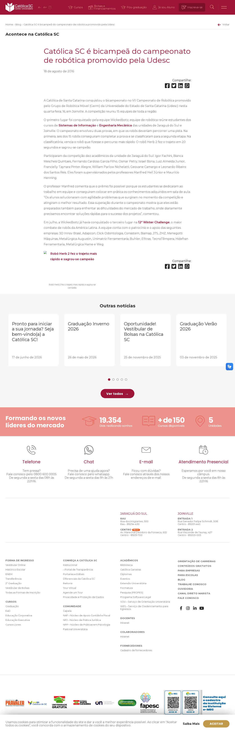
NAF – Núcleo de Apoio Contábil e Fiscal (86, 615)
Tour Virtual (69, 588)
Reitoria (67, 583)
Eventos (125, 578)
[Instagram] (188, 608)
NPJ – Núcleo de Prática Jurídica (82, 620)
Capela (67, 611)
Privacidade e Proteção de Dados (83, 597)
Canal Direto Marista (194, 593)
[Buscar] (212, 7)
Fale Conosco (188, 598)
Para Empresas (189, 570)
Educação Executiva (18, 620)
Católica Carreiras (130, 569)
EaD (8, 611)
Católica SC (19, 7)
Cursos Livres (13, 624)
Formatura (126, 588)
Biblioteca (126, 565)
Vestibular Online (16, 565)
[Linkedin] (180, 85)
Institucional (70, 565)
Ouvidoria (185, 589)
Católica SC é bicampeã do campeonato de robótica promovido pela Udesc (69, 24)
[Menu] (224, 7)
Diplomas (126, 574)
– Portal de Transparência (78, 569)
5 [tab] (126, 379)
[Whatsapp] (187, 85)
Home (9, 24)
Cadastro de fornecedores (136, 650)
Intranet (124, 622)
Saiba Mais (191, 723)
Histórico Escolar (15, 569)
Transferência (13, 578)
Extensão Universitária (133, 583)
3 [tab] (117, 379)
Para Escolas (188, 575)
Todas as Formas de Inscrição (23, 592)
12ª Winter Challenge (154, 222)
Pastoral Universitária (75, 629)
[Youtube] (201, 608)
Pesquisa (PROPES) (131, 592)
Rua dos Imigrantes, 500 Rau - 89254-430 (134, 522)
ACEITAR (216, 724)
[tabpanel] (34, 340)
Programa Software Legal (135, 597)
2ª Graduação (13, 583)
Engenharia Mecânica (115, 125)
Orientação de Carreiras (197, 561)
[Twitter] (173, 85)
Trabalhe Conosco (192, 584)
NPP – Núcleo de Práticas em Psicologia (86, 624)
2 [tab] (113, 379)
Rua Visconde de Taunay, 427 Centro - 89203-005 (195, 533)
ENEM (9, 574)
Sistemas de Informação (77, 125)
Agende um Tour (73, 592)
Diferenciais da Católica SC (79, 578)
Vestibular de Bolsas (17, 588)
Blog (18, 24)
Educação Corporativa (19, 615)
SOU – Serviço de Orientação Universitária (145, 601)
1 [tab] (109, 379)
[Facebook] (167, 85)
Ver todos (114, 394)
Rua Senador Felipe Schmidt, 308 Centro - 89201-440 (198, 522)
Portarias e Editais (73, 574)
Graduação (12, 606)
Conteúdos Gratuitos (194, 566)
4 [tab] (122, 379)
